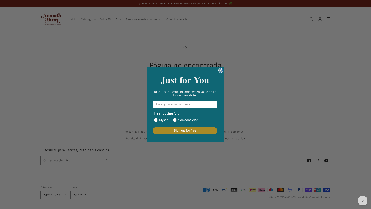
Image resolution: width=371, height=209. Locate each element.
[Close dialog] (221, 70)
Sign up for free (185, 130)
